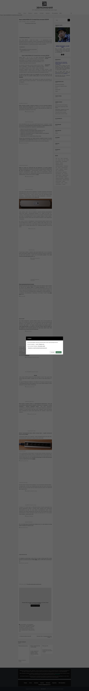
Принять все (58, 352)
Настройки (52, 352)
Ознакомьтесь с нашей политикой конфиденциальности (37, 348)
